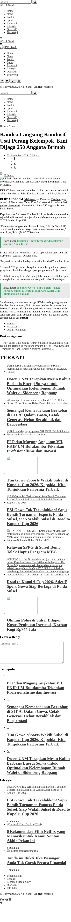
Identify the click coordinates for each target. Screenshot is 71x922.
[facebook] (14, 158)
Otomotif (12, 29)
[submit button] (34, 2)
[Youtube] (6, 899)
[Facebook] (1, 899)
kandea (11, 323)
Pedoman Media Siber (19, 881)
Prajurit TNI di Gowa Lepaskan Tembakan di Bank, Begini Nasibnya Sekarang (34, 347)
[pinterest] (15, 164)
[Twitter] (3, 899)
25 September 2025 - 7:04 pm (23, 155)
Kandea (55, 199)
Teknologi (12, 32)
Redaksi (11, 878)
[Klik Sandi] (7, 5)
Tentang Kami (14, 875)
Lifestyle (11, 26)
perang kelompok (10, 205)
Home (10, 10)
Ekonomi (12, 23)
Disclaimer (12, 884)
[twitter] (15, 161)
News (10, 13)
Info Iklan (12, 888)
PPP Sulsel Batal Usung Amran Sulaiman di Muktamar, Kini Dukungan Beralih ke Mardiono (34, 344)
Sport (10, 20)
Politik (10, 17)
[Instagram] (10, 899)
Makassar (30, 199)
